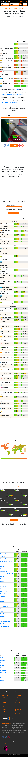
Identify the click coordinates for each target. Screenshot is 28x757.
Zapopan (2, 569)
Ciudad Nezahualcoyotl (6, 574)
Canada (17, 697)
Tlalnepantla (4, 606)
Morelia (2, 624)
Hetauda (2, 678)
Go (20, 4)
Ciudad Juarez (4, 589)
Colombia (17, 702)
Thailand (17, 713)
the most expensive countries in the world (12, 94)
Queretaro (3, 596)
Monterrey (3, 566)
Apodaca (2, 616)
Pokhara (2, 663)
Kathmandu (3, 658)
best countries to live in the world (9, 102)
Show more (14, 520)
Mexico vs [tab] (10, 487)
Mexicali (2, 594)
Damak (2, 680)
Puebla (2, 576)
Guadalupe (3, 599)
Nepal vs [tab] (18, 487)
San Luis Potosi (4, 559)
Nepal (21, 8)
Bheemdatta (3, 670)
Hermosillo (3, 591)
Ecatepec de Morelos (6, 561)
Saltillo (2, 601)
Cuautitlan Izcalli (5, 621)
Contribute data (13, 213)
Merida (2, 614)
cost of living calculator (7, 723)
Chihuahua (3, 586)
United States (18, 695)
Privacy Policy (17, 756)
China (16, 704)
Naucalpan (3, 581)
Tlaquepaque (4, 619)
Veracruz (2, 556)
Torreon (2, 611)
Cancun (2, 604)
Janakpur (2, 675)
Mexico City (3, 554)
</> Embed (14, 145)
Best (26, 1)
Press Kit (4, 744)
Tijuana (2, 564)
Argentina (17, 700)
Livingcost (20, 16)
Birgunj (2, 665)
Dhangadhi (3, 673)
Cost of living (19, 1)
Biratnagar (3, 668)
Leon (1, 579)
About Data (10, 756)
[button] (5, 145)
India (16, 707)
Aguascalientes (4, 584)
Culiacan (2, 609)
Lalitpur (2, 660)
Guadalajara (3, 571)
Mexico (16, 8)
